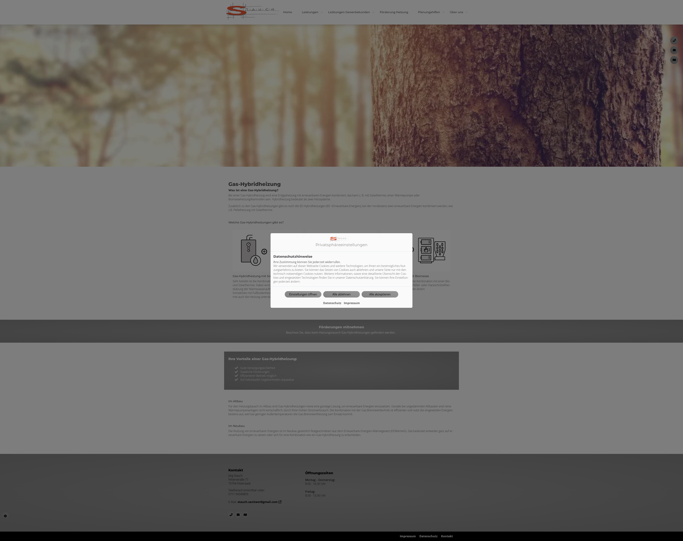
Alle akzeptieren (380, 294)
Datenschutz (332, 303)
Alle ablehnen (341, 294)
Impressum (352, 303)
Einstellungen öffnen (303, 294)
